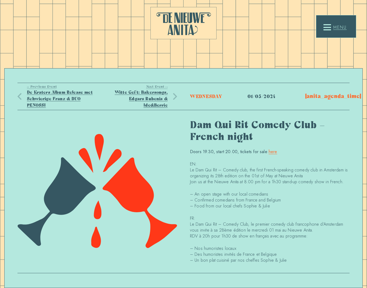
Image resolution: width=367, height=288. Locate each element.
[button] (335, 27)
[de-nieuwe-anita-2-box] (183, 23)
